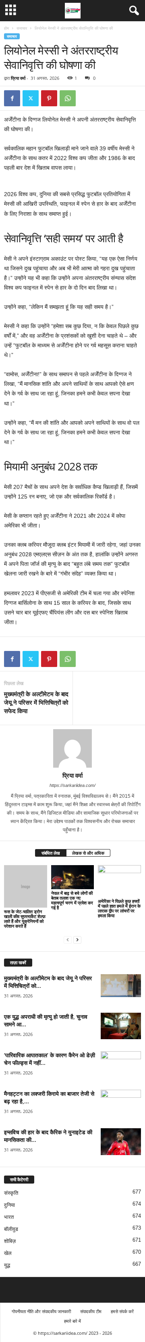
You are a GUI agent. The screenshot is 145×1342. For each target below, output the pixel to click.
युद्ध (7, 1265)
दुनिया (9, 1205)
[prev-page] (68, 939)
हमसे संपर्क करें (122, 1311)
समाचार (22, 28)
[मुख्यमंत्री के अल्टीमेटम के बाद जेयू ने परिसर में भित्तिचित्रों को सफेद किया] (121, 985)
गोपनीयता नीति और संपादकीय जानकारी (41, 1311)
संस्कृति (11, 1193)
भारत (9, 1217)
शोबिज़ (10, 1241)
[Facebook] (12, 98)
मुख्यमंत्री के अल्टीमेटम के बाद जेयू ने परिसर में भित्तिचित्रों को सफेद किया (36, 702)
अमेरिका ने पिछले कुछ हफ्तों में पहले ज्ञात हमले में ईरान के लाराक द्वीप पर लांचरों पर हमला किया (119, 908)
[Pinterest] (49, 98)
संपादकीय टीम (91, 1311)
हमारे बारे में (72, 1321)
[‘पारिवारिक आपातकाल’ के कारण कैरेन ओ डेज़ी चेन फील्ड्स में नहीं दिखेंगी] (121, 1066)
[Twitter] (31, 98)
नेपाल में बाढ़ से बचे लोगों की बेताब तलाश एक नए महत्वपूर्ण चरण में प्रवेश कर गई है (72, 900)
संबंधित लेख (50, 853)
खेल (8, 1253)
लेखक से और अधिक (88, 853)
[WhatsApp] (68, 98)
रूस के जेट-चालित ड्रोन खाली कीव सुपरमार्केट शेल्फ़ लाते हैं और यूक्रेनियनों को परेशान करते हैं (25, 918)
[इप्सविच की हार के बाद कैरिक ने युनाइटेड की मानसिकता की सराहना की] (121, 1141)
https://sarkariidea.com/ (72, 785)
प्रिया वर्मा (18, 78)
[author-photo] (72, 748)
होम (6, 28)
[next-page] (77, 939)
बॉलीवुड (11, 1229)
